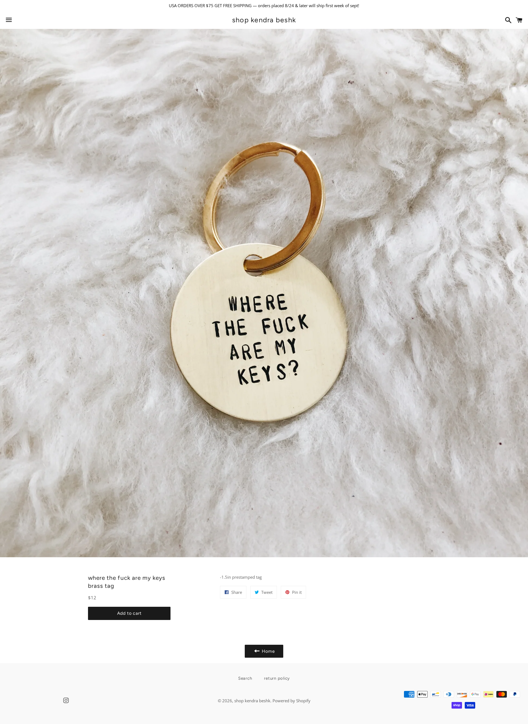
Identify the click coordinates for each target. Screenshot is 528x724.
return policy (277, 678)
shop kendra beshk (264, 20)
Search (245, 678)
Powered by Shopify (291, 700)
